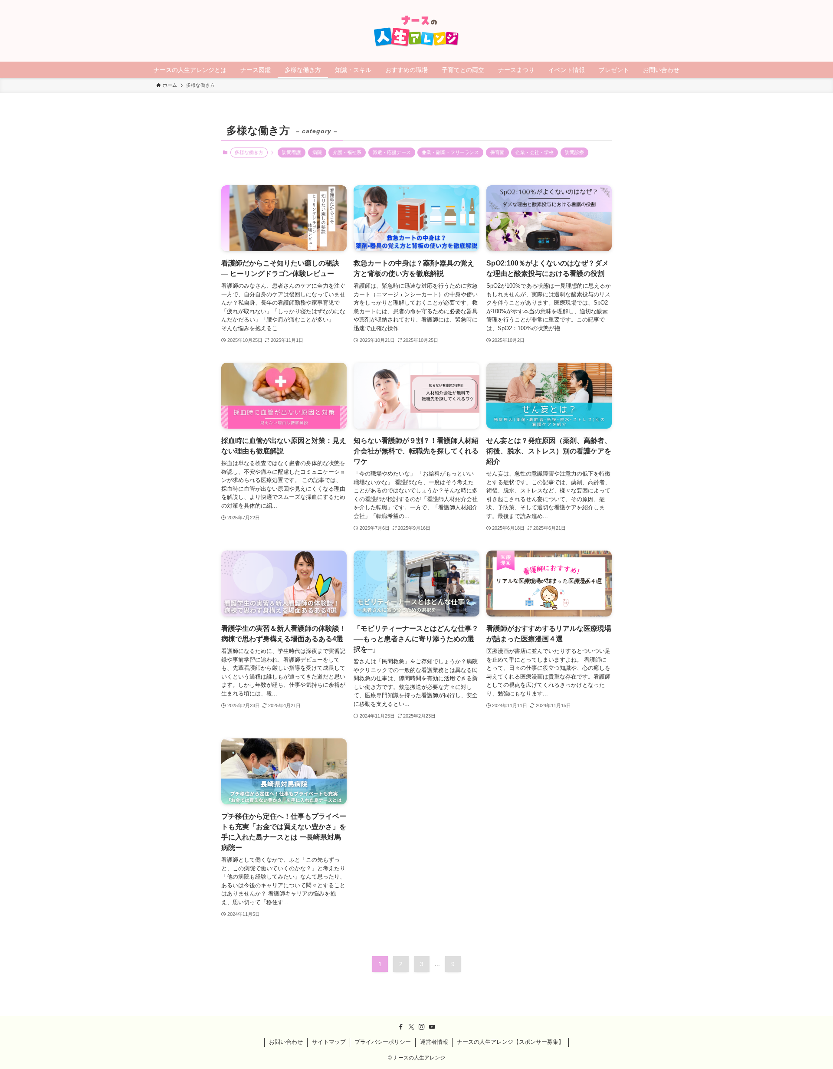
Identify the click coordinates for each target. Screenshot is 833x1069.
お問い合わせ (286, 1042)
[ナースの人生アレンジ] (416, 30)
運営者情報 (434, 1042)
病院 (317, 152)
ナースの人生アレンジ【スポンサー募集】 (510, 1042)
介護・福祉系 (347, 152)
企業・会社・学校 (534, 152)
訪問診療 (574, 152)
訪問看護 (291, 152)
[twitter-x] (411, 1027)
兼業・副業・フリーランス (450, 152)
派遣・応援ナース (392, 152)
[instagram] (422, 1027)
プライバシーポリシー (382, 1042)
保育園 (497, 152)
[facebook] (401, 1027)
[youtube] (432, 1027)
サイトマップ (329, 1042)
